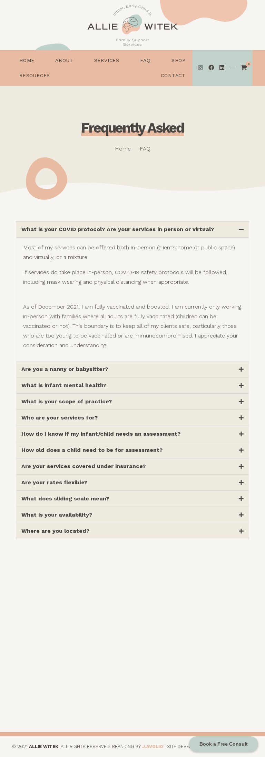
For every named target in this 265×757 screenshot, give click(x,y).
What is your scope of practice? (66, 401)
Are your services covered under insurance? (83, 466)
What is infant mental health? (63, 385)
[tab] (132, 229)
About (225, 658)
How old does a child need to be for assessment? (92, 450)
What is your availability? (56, 514)
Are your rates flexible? (54, 482)
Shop (226, 688)
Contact (226, 708)
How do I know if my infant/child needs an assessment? (100, 434)
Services (225, 668)
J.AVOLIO (152, 746)
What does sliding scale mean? (65, 498)
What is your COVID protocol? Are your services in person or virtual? (117, 229)
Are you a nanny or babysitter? (64, 369)
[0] (244, 68)
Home (225, 648)
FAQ (226, 678)
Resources (225, 698)
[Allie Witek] (132, 25)
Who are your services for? (59, 417)
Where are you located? (55, 531)
